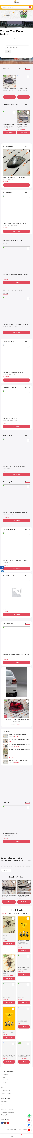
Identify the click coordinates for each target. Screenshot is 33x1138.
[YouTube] (29, 1130)
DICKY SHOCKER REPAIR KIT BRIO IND (19, 755)
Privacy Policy (4, 1106)
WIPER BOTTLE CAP (8, 1032)
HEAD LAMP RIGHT (8, 515)
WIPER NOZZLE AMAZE (23, 940)
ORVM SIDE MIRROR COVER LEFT (8, 91)
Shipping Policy (5, 1115)
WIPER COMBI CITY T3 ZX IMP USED (8, 996)
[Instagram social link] (5, 1123)
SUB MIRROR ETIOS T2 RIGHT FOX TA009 (14, 223)
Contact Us (6, 1080)
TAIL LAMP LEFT (7, 562)
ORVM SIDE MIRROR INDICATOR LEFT (13, 277)
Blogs (4, 1082)
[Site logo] (16, 2)
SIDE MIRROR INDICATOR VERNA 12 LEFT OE (15, 275)
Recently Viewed (5, 1090)
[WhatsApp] (29, 1115)
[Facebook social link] (2, 1123)
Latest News (4, 1104)
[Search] (30, 7)
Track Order (4, 1101)
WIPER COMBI (6, 997)
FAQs (4, 1077)
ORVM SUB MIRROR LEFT (9, 179)
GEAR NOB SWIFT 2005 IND (10, 834)
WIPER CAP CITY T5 (8, 1031)
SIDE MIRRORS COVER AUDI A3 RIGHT (8, 125)
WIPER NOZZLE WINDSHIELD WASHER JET (8, 937)
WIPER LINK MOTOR (7, 973)
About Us (5, 1074)
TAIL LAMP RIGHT (7, 609)
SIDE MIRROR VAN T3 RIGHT (11, 418)
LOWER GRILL (5, 897)
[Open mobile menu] (1, 2)
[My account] (31, 2)
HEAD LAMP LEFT (7, 468)
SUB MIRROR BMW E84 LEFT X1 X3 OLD (14, 177)
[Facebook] (29, 1125)
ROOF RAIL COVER (21, 897)
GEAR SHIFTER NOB (8, 836)
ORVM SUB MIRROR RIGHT (10, 225)
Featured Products (6, 1093)
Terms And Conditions (7, 1109)
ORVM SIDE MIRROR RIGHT (10, 421)
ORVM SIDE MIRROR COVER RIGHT (8, 127)
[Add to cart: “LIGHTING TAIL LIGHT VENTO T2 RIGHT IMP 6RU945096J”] (5, 716)
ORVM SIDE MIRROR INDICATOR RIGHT (13, 326)
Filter (8, 51)
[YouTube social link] (8, 1123)
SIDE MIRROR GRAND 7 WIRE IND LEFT (13, 372)
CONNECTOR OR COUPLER (10, 657)
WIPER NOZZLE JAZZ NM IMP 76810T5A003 (8, 934)
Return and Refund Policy (7, 1112)
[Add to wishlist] (13, 76)
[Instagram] (29, 1120)
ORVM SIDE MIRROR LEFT (9, 374)
